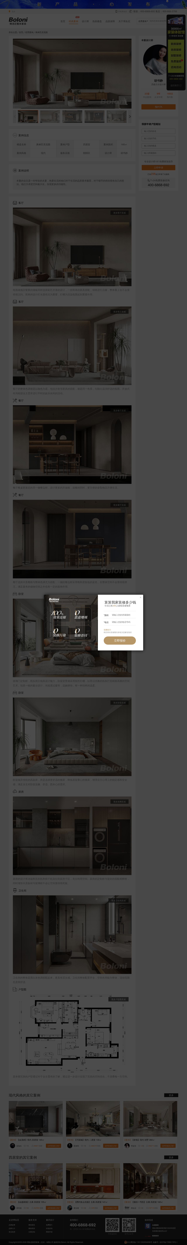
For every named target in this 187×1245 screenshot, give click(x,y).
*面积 (106, 615)
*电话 (106, 622)
